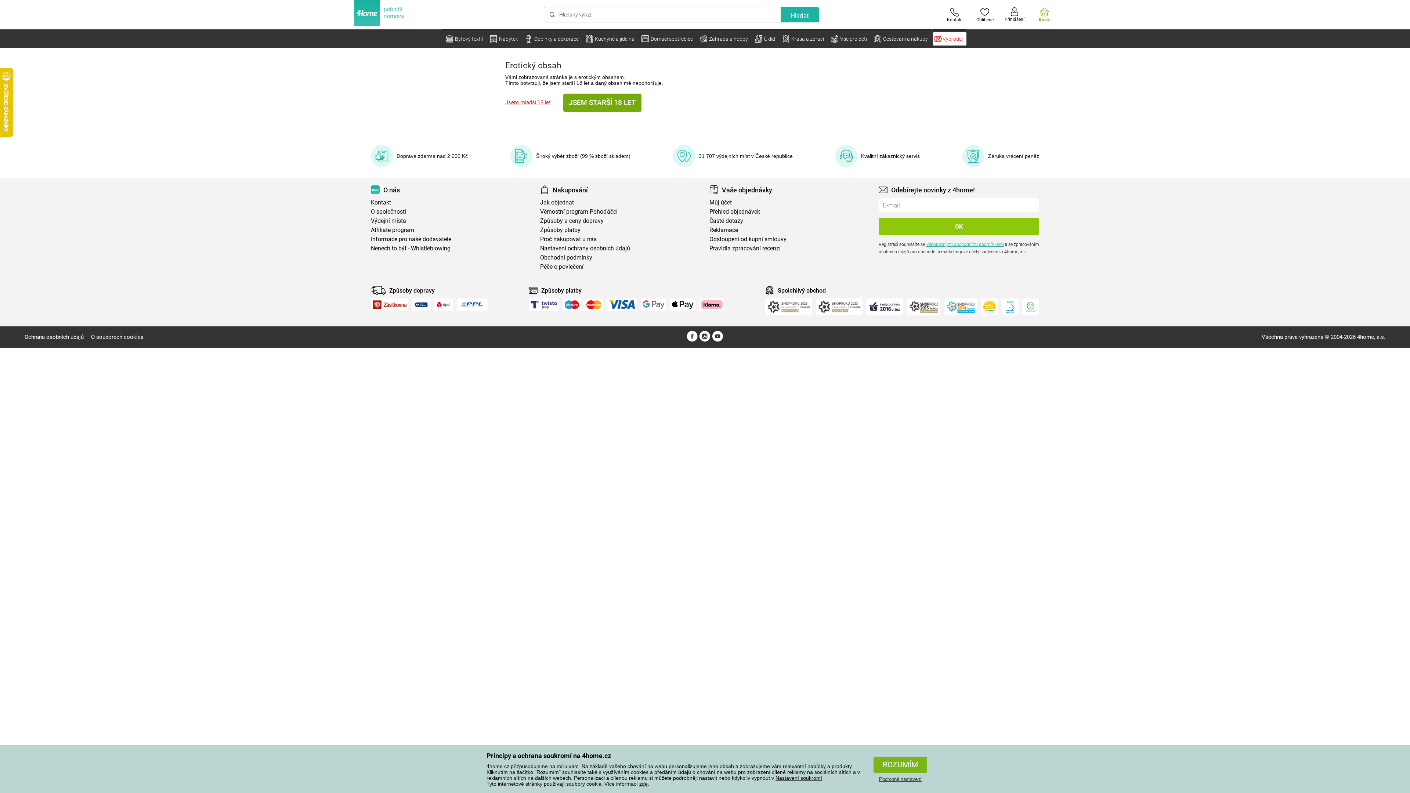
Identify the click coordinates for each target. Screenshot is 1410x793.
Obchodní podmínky (566, 257)
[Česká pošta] (421, 304)
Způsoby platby (560, 230)
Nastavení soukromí (799, 778)
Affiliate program (392, 230)
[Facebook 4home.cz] (692, 340)
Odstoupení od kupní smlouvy (748, 239)
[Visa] (622, 304)
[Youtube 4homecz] (717, 340)
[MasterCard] (594, 304)
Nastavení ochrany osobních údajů (585, 248)
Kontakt (381, 202)
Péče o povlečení (561, 266)
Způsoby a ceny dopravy (572, 221)
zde (643, 784)
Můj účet (720, 202)
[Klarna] (711, 304)
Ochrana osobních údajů (54, 337)
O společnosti (388, 211)
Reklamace (723, 230)
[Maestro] (572, 304)
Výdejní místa (388, 221)
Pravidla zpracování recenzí (745, 248)
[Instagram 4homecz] (705, 340)
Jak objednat (557, 202)
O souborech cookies (117, 337)
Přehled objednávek (734, 211)
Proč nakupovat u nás (568, 239)
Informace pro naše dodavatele (411, 239)
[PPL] (472, 304)
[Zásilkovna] (389, 304)
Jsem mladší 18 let (528, 102)
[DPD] (443, 304)
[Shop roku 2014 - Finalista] (960, 306)
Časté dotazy (726, 221)
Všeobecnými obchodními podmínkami (965, 244)
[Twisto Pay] (544, 304)
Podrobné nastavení (900, 779)
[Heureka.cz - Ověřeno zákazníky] (989, 306)
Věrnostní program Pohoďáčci (579, 211)
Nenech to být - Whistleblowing (411, 248)
